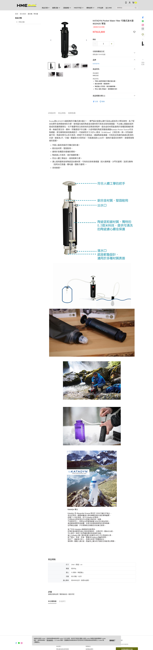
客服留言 (88, 646)
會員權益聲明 (89, 649)
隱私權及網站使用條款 (62, 649)
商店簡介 (58, 646)
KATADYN (96, 64)
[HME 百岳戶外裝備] (26, 5)
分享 (96, 101)
